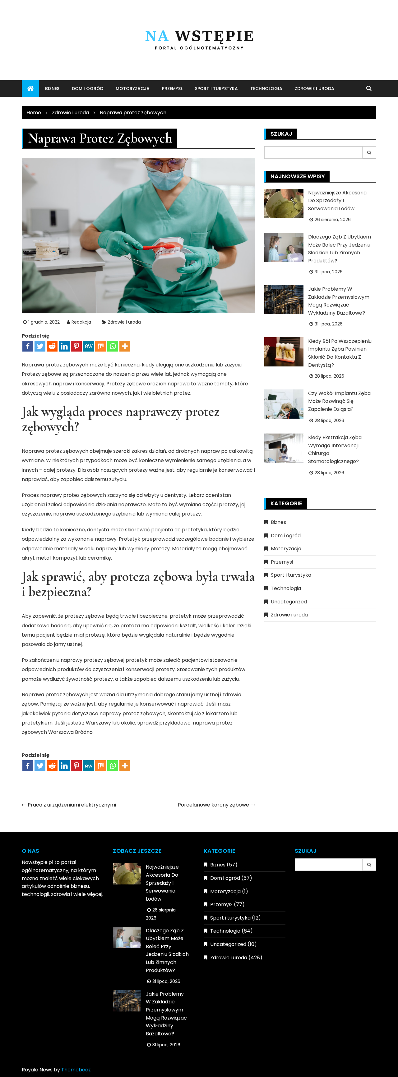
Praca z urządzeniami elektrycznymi (72, 804)
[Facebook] (27, 346)
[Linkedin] (64, 346)
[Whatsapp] (112, 346)
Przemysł (172, 88)
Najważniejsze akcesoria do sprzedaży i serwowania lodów (337, 200)
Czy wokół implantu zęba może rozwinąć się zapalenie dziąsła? (339, 401)
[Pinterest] (76, 346)
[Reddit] (52, 346)
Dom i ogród (87, 88)
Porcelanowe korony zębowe (213, 804)
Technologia (266, 88)
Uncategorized (289, 601)
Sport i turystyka (216, 88)
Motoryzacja (133, 88)
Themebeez (76, 1069)
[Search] (369, 152)
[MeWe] (88, 346)
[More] (124, 346)
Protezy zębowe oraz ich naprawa (148, 383)
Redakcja (81, 322)
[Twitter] (40, 346)
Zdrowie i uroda (314, 88)
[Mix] (100, 346)
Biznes (52, 88)
